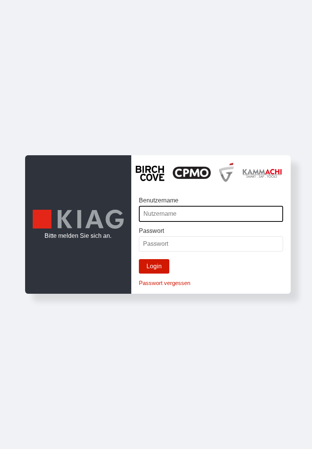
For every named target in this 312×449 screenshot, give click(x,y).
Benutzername (158, 200)
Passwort (151, 231)
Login (154, 266)
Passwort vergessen (164, 283)
